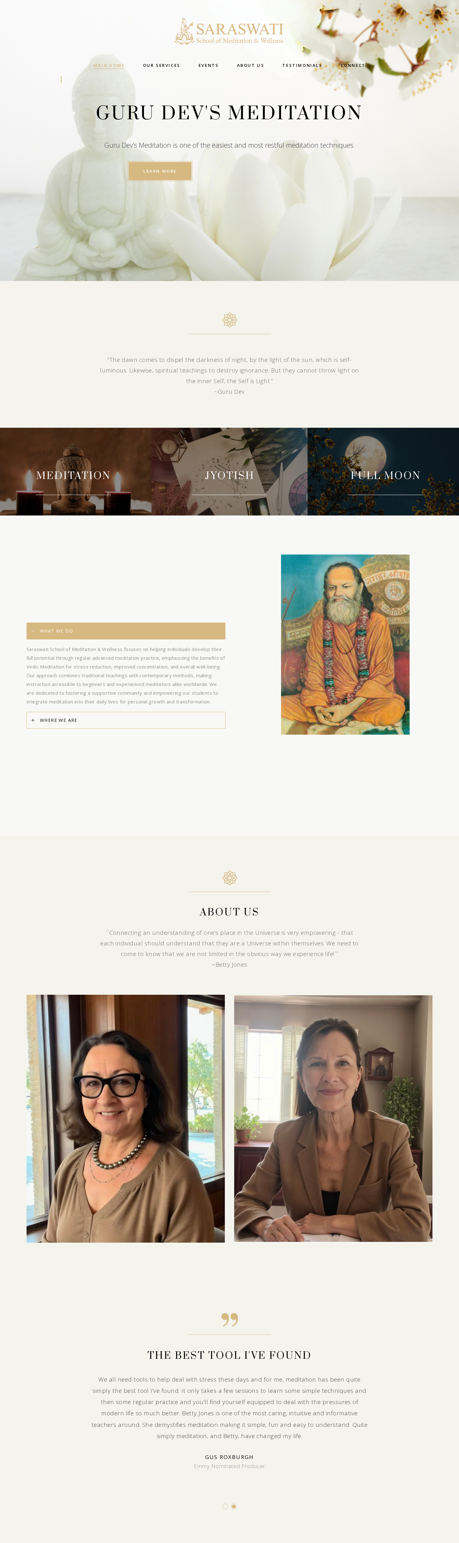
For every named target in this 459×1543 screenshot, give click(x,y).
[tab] (126, 631)
